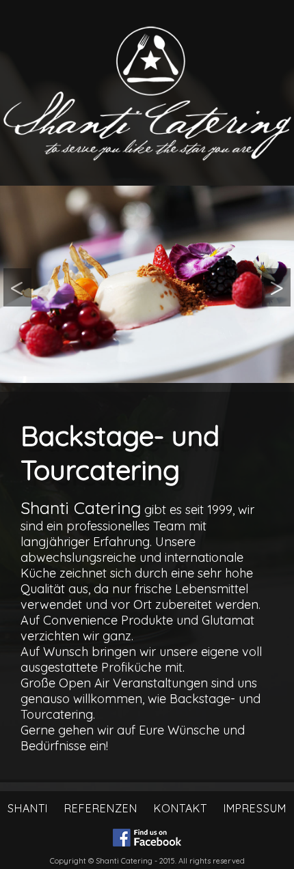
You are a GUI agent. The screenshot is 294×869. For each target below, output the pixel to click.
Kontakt (180, 808)
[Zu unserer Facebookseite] (147, 839)
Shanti (28, 808)
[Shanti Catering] (147, 284)
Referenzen (100, 808)
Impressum (255, 808)
